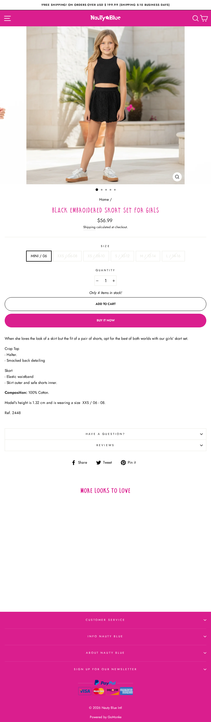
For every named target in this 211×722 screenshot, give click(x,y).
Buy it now (106, 320)
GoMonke (114, 717)
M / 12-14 (148, 256)
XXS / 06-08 (67, 256)
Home (104, 199)
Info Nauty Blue (106, 636)
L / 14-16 (173, 256)
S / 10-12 (122, 256)
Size (105, 246)
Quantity (105, 270)
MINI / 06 (39, 256)
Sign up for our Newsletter (105, 669)
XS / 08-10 (96, 256)
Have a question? (105, 434)
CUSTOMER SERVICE (105, 620)
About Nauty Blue (105, 653)
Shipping (89, 227)
